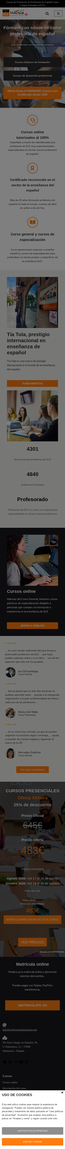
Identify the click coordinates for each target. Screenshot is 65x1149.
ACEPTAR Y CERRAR (32, 1142)
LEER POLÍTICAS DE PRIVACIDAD (33, 1131)
